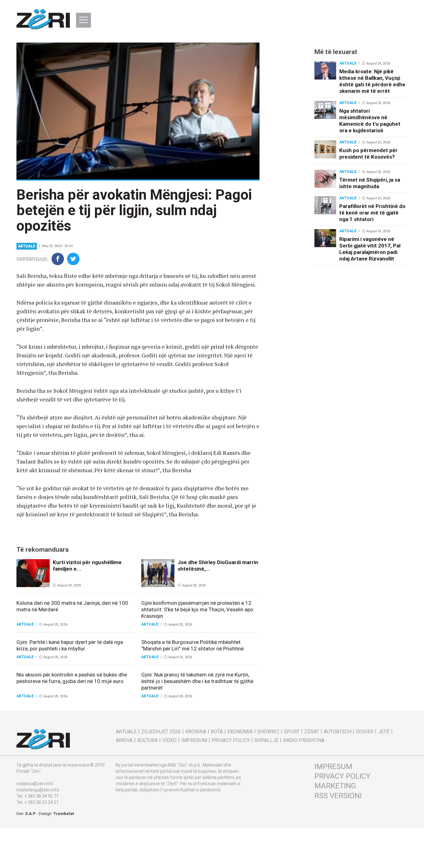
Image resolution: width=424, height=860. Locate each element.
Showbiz (268, 732)
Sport (292, 732)
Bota (217, 732)
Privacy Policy (231, 740)
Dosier (364, 732)
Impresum (194, 740)
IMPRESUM (333, 766)
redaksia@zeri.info (34, 783)
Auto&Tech (337, 732)
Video (169, 740)
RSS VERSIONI (338, 795)
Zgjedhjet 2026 (161, 732)
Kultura (147, 740)
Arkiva (124, 740)
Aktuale (26, 246)
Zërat (311, 732)
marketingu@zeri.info (37, 789)
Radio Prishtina (303, 740)
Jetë (384, 732)
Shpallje (266, 740)
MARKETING (335, 785)
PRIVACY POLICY (342, 776)
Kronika (195, 732)
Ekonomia (240, 732)
